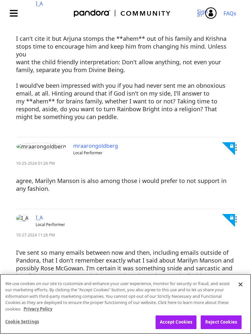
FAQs (230, 13)
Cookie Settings (22, 322)
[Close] (240, 284)
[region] (125, 304)
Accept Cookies (176, 322)
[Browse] (17, 13)
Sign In (203, 13)
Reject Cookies (221, 322)
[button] (236, 148)
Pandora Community (122, 13)
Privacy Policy (38, 309)
